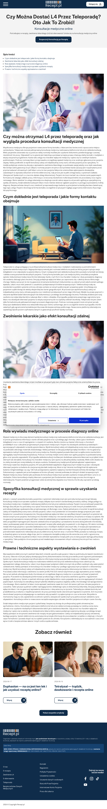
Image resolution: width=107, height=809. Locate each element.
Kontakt (43, 764)
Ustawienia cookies (47, 776)
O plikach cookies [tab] (84, 393)
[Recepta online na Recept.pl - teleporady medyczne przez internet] (53, 4)
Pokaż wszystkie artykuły (53, 713)
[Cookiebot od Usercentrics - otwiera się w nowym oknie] (90, 387)
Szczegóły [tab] (53, 393)
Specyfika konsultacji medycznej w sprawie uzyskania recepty (29, 66)
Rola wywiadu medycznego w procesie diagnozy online (26, 64)
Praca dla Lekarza (47, 791)
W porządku (84, 420)
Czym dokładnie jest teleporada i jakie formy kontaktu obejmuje (30, 58)
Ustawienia (52, 420)
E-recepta (7, 771)
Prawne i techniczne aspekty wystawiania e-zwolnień (25, 69)
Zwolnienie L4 (8, 774)
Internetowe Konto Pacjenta (51, 787)
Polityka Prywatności (48, 772)
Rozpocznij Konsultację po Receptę (53, 39)
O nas (5, 767)
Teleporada (7, 782)
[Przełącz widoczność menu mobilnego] (5, 4)
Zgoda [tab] (22, 393)
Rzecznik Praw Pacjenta (49, 783)
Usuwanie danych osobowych (51, 780)
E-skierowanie (8, 778)
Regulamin (44, 768)
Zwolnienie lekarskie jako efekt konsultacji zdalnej (24, 61)
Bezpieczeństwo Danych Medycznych (12, 787)
